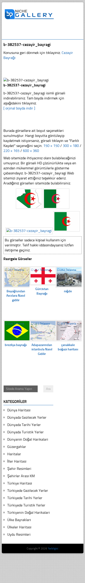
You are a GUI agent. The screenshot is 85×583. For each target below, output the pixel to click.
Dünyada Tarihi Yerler (24, 425)
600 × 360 (31, 151)
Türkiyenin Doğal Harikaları (28, 512)
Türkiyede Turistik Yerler (26, 505)
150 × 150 (51, 146)
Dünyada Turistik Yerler (25, 432)
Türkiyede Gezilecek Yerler (27, 490)
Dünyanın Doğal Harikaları (27, 439)
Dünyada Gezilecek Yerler (26, 417)
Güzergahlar (16, 447)
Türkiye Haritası (19, 483)
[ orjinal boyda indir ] (19, 108)
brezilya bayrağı (16, 345)
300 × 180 (71, 146)
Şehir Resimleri (19, 468)
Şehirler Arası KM (21, 476)
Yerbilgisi (53, 548)
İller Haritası (16, 461)
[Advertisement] (45, 31)
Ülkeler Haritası (19, 527)
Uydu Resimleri (19, 534)
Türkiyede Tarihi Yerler (24, 498)
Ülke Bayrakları (19, 520)
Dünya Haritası (18, 410)
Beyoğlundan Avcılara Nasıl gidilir (15, 295)
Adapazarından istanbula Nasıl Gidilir (42, 349)
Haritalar (14, 454)
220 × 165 (11, 151)
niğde (68, 291)
